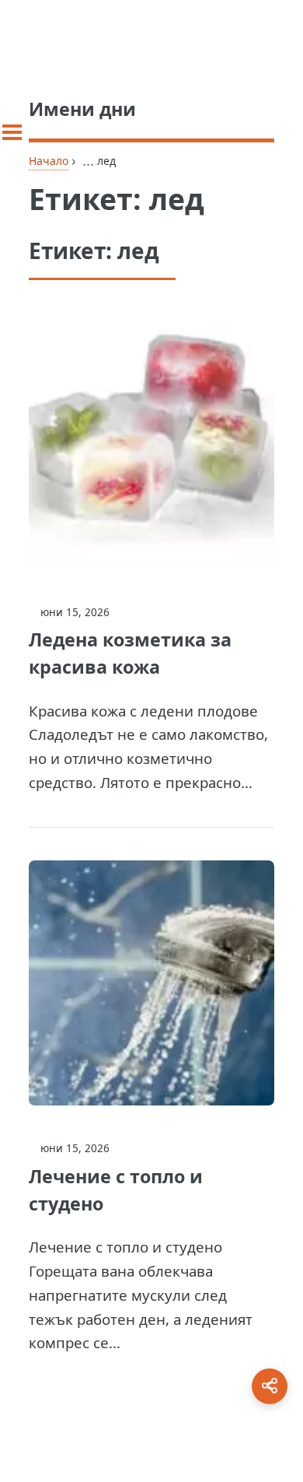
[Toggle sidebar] (12, 132)
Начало (48, 160)
